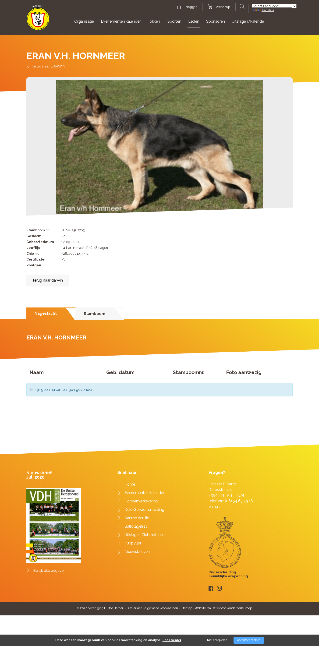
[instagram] (219, 588)
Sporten (174, 21)
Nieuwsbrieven (137, 551)
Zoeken (242, 6)
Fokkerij (154, 21)
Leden (193, 21)
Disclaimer (134, 608)
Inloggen (190, 7)
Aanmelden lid (136, 518)
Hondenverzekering (141, 501)
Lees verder (172, 640)
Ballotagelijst (135, 526)
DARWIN (58, 66)
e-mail (214, 506)
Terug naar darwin (47, 280)
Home (129, 484)
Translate (268, 10)
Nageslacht (46, 313)
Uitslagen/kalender (248, 21)
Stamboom (94, 313)
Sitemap (186, 608)
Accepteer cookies (248, 640)
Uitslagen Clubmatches (144, 535)
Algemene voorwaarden (161, 608)
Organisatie (84, 21)
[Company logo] (38, 20)
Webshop (223, 7)
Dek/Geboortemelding (144, 509)
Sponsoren (215, 21)
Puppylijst (132, 543)
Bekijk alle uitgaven (49, 570)
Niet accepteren (217, 640)
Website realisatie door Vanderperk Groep (223, 608)
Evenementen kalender (121, 21)
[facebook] (211, 588)
